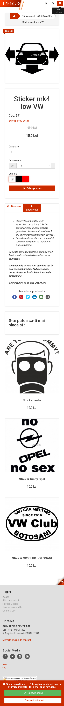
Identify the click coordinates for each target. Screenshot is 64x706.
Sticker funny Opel (32, 479)
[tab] (14, 206)
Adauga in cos (34, 188)
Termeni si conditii (12, 607)
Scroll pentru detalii (19, 120)
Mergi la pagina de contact (17, 640)
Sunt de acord (35, 693)
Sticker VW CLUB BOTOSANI (32, 558)
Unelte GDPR (9, 610)
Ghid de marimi (11, 600)
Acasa (6, 597)
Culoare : (13, 173)
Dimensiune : (16, 160)
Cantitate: (14, 146)
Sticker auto (32, 400)
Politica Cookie (10, 603)
